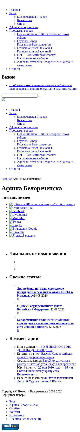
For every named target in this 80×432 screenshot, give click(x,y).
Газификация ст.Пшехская (34, 48)
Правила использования (25, 418)
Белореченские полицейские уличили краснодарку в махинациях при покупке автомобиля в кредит (45, 323)
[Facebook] (16, 211)
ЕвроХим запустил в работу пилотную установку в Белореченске (46, 362)
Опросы (14, 68)
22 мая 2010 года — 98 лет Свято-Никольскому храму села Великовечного (45, 371)
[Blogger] (15, 225)
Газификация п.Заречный (34, 51)
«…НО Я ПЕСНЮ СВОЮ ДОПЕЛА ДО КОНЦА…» (44, 348)
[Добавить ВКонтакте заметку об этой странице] (42, 204)
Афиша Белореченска (23, 27)
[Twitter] (15, 221)
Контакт (14, 411)
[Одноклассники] (21, 207)
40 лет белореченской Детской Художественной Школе (45, 379)
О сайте (14, 408)
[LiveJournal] (18, 214)
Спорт (21, 23)
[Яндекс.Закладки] (22, 235)
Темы (13, 13)
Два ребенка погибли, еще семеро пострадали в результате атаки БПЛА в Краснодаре (45, 292)
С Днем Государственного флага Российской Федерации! (39, 307)
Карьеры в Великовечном (34, 44)
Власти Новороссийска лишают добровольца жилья (44, 355)
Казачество (24, 20)
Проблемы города (21, 30)
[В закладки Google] (23, 228)
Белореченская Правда (32, 16)
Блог (12, 401)
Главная (14, 9)
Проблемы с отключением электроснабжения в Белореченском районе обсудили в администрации (43, 87)
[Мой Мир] (17, 218)
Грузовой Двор (27, 41)
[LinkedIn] (16, 232)
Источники (16, 415)
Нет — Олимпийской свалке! (36, 55)
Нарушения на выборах (32, 58)
